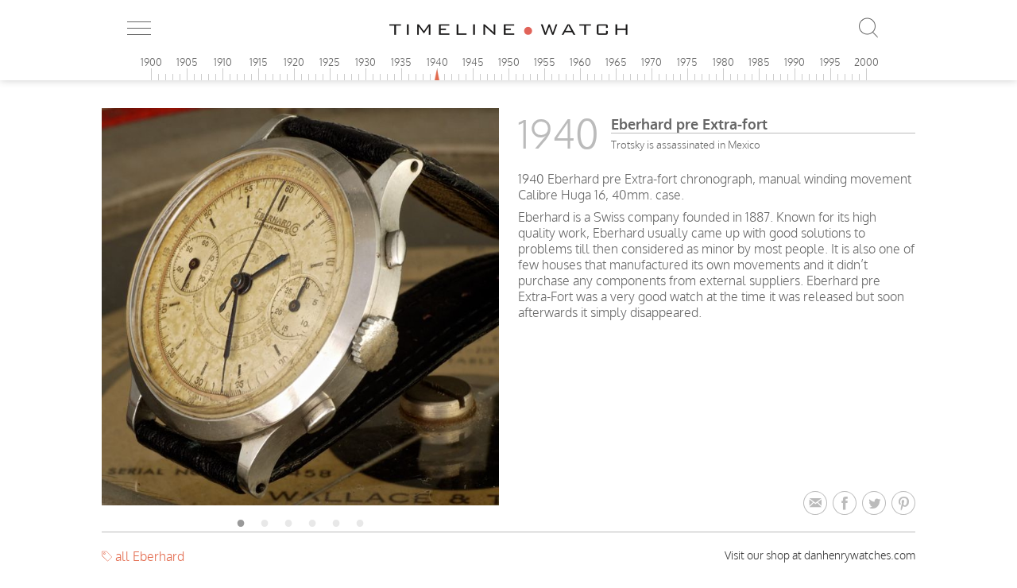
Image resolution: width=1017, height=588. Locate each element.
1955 (544, 62)
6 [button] (360, 520)
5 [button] (336, 520)
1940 (437, 62)
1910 (223, 62)
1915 (258, 62)
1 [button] (241, 520)
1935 (401, 62)
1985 (759, 62)
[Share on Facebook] (847, 504)
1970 (651, 62)
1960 (580, 62)
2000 (866, 62)
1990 (794, 62)
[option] (300, 306)
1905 (187, 62)
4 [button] (312, 520)
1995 (830, 62)
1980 (723, 62)
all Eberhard (149, 556)
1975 (687, 62)
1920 (294, 62)
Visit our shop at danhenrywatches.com (820, 555)
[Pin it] (903, 504)
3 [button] (288, 520)
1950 (509, 62)
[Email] (818, 504)
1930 (365, 62)
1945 (473, 62)
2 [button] (265, 520)
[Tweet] (876, 504)
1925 (329, 62)
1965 (616, 62)
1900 (151, 62)
